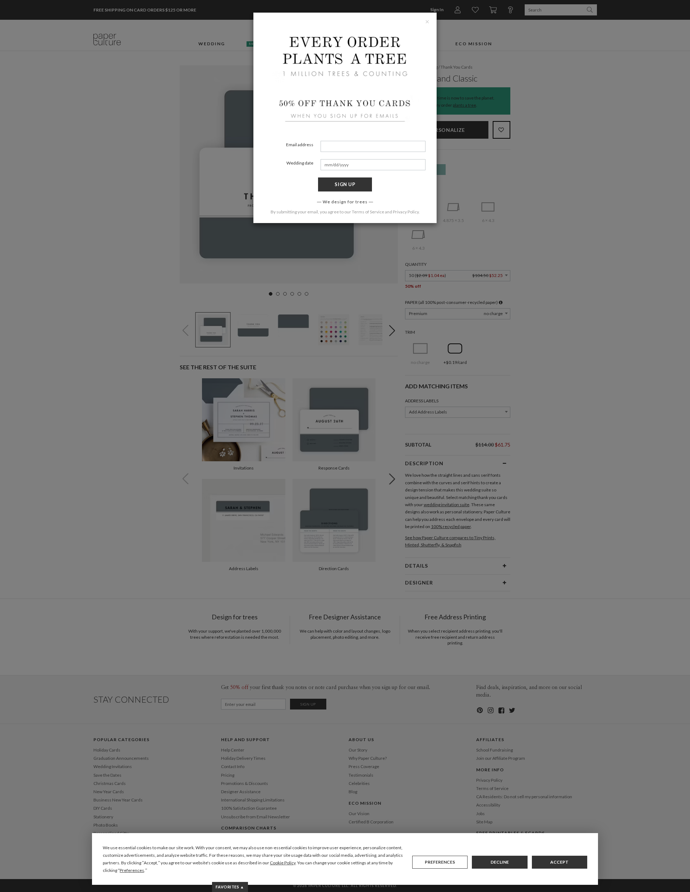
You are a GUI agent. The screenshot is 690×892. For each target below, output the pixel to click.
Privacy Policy (406, 211)
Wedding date (299, 163)
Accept (559, 862)
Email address (299, 144)
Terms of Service (368, 211)
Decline (500, 862)
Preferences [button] (132, 870)
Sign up (345, 184)
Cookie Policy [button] (282, 862)
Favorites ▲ (230, 886)
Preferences (440, 862)
